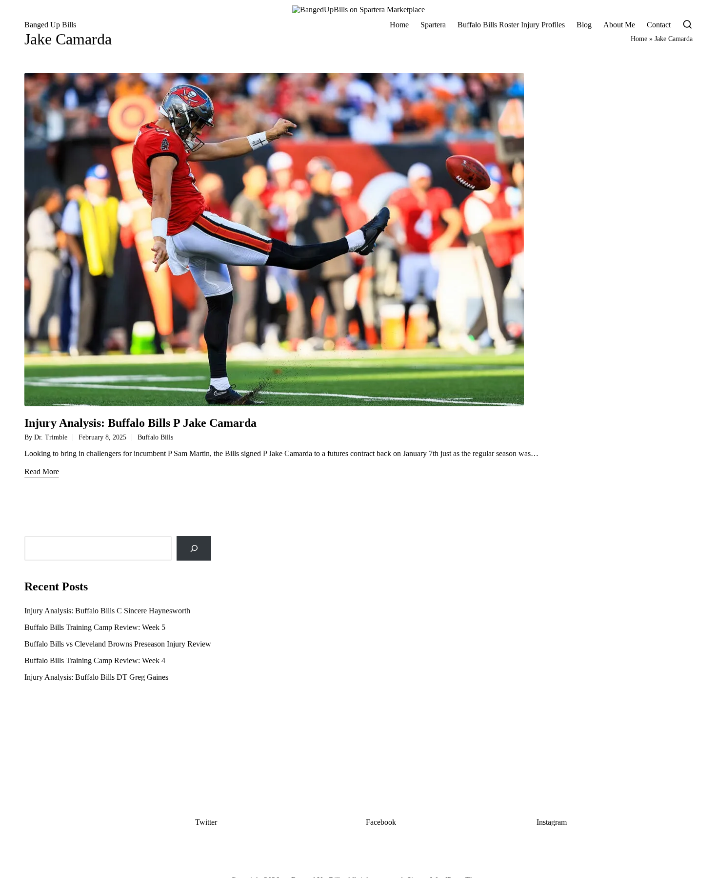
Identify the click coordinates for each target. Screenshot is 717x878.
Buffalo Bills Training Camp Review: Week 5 (94, 627)
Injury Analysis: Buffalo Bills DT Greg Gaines (96, 677)
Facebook (381, 822)
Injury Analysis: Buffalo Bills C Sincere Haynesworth (107, 610)
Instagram (552, 822)
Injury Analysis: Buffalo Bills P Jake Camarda (140, 423)
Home (639, 38)
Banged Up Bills (50, 25)
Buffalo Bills (155, 437)
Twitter (206, 822)
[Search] (194, 548)
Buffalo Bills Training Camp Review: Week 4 (94, 660)
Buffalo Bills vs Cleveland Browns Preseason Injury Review (117, 644)
